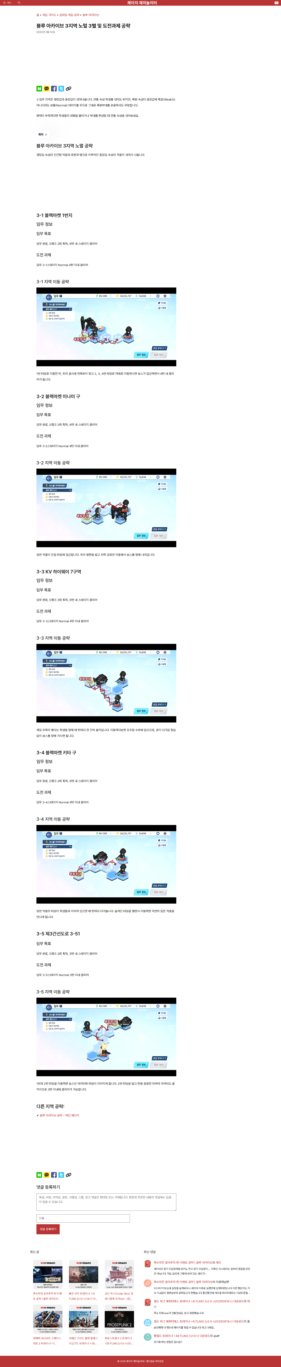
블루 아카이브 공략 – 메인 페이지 (59, 1115)
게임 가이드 (49, 15)
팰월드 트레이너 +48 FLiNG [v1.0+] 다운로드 (182, 1336)
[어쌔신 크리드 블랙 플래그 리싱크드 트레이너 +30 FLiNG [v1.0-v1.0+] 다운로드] (83, 1320)
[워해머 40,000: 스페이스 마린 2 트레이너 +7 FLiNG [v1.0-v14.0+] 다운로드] (47, 1320)
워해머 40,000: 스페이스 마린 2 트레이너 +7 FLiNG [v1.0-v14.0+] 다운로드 (47, 1341)
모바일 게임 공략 (69, 15)
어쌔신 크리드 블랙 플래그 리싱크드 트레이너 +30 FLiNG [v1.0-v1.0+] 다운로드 (83, 1341)
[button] (19, 3)
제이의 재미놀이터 (142, 2)
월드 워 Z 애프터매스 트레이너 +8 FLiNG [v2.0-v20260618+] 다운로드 (199, 1301)
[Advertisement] (106, 58)
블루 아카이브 (90, 15)
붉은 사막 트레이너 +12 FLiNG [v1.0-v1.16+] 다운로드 (83, 1297)
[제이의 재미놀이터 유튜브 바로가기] (276, 3)
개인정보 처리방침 (155, 1361)
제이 (218, 1263)
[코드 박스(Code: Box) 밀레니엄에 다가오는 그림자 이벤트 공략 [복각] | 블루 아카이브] (119, 1275)
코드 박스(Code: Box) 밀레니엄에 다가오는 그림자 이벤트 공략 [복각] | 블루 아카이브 (119, 1297)
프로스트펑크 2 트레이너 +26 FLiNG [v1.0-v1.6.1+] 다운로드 (119, 1341)
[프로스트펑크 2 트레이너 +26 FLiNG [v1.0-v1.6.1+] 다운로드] (119, 1320)
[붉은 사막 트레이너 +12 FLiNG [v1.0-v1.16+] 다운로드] (83, 1275)
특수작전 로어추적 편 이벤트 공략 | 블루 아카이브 (47, 1296)
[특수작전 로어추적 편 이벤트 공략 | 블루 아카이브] (47, 1275)
